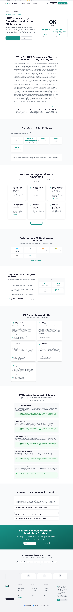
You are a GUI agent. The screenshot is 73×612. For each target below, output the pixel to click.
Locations (29, 3)
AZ (24, 561)
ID (55, 561)
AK (21, 561)
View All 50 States (36, 564)
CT (38, 561)
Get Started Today (29, 543)
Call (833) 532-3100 (44, 543)
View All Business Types (36, 260)
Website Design (21, 592)
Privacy (59, 609)
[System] (58, 600)
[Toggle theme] (47, 3)
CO (35, 561)
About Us (32, 586)
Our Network (33, 590)
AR (28, 561)
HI (52, 561)
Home (7, 11)
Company (41, 3)
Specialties (35, 3)
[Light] (62, 600)
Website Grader (34, 592)
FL (45, 561)
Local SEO (20, 590)
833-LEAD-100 (62, 589)
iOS (7, 598)
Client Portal (46, 590)
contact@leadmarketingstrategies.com (18, 0)
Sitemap (66, 609)
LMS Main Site (33, 595)
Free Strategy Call (63, 3)
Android (12, 598)
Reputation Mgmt (21, 595)
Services (23, 3)
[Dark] (65, 600)
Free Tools (46, 595)
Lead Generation (21, 588)
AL (17, 561)
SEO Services (20, 586)
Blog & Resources (34, 588)
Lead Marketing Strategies (35, 609)
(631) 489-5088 (62, 590)
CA (31, 561)
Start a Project (46, 592)
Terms (62, 609)
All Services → (20, 597)
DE (42, 561)
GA (48, 561)
